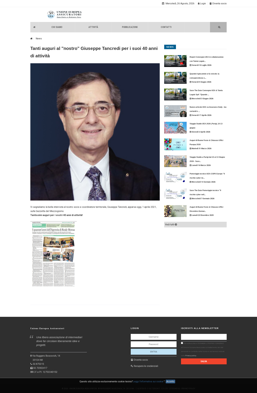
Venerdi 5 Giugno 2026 (201, 82)
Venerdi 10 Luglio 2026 (201, 65)
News (39, 38)
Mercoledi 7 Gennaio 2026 (202, 199)
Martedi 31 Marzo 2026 (201, 148)
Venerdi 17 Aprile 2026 (201, 115)
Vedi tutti (170, 224)
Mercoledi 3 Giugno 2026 (202, 99)
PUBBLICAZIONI (130, 27)
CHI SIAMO (56, 27)
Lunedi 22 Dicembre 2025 (202, 215)
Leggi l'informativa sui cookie (148, 381)
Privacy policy (190, 356)
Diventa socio (219, 3)
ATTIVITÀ (93, 27)
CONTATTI (166, 27)
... (205, 61)
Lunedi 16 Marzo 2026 (201, 165)
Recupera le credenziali (145, 366)
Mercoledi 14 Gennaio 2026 (203, 182)
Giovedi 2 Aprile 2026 (200, 132)
